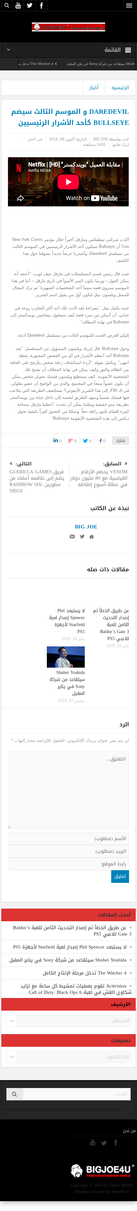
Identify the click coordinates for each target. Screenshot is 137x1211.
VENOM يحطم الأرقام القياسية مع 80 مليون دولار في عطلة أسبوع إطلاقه (98, 475)
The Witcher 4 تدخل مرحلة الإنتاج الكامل (37, 64)
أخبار (94, 87)
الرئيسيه (120, 87)
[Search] (14, 1094)
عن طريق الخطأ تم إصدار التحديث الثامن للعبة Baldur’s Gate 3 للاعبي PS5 (111, 624)
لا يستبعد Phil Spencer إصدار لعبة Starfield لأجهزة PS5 (67, 621)
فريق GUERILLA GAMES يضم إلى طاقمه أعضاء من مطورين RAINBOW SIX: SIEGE (37, 478)
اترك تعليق (120, 144)
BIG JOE (100, 139)
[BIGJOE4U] (68, 26)
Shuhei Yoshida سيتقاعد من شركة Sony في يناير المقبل (67, 683)
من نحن (129, 1131)
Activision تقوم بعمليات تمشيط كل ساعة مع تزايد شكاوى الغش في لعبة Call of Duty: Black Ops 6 (76, 989)
